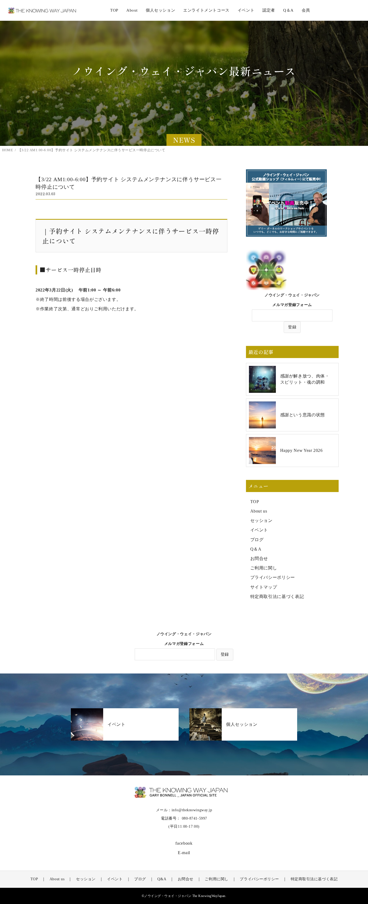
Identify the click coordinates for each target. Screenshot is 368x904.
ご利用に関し (263, 568)
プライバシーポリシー (272, 577)
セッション (261, 520)
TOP (114, 10)
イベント (259, 530)
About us (258, 511)
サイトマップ (263, 587)
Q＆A (256, 549)
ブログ (257, 539)
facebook (183, 843)
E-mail (184, 852)
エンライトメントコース (206, 10)
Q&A (161, 879)
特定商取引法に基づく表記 (277, 596)
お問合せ (259, 558)
